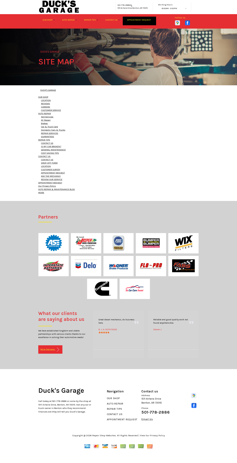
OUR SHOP (48, 20)
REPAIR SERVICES (49, 133)
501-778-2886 (124, 5)
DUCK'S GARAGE (50, 51)
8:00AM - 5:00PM (169, 8)
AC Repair (46, 120)
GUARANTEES (47, 136)
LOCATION (46, 100)
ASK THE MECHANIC (51, 176)
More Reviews (47, 349)
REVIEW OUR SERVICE (51, 179)
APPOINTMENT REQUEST (139, 20)
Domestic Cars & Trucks (53, 130)
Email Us (147, 419)
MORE (41, 192)
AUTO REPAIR (68, 20)
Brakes (44, 123)
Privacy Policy (157, 435)
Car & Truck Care (49, 126)
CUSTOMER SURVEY (50, 169)
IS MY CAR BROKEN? (51, 146)
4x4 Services (47, 117)
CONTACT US (111, 20)
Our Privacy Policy (47, 186)
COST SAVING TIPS (50, 153)
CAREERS (45, 107)
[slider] (103, 332)
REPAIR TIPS (90, 20)
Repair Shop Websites (104, 435)
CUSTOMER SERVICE (51, 110)
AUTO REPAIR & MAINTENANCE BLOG (56, 189)
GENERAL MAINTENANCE (53, 149)
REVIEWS (45, 103)
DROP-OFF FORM (49, 163)
